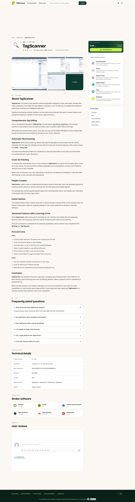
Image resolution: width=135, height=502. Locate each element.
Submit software (25, 493)
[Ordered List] (32, 450)
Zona (97, 90)
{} (45, 450)
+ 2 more (74, 82)
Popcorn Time (100, 75)
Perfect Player (100, 83)
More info (93, 499)
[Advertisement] (67, 21)
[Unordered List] (35, 450)
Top (121, 494)
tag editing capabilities (60, 124)
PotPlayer (99, 97)
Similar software (95, 122)
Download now (107, 49)
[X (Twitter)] (121, 3)
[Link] (43, 450)
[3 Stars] (28, 50)
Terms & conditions (49, 493)
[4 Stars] (30, 50)
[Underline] (27, 450)
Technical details (95, 118)
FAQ (92, 115)
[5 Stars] (32, 50)
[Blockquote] (38, 450)
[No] (133, 499)
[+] (48, 450)
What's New (42, 3)
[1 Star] (24, 50)
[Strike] (30, 450)
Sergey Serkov (36, 387)
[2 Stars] (26, 50)
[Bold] (22, 450)
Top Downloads (31, 3)
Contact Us (61, 493)
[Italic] (25, 450)
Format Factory (100, 61)
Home (13, 37)
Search (83, 3)
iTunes (98, 68)
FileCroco (20, 3)
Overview (94, 112)
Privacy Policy (37, 493)
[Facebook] (118, 3)
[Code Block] (40, 450)
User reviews (94, 125)
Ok (88, 499)
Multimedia (20, 37)
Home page (15, 493)
